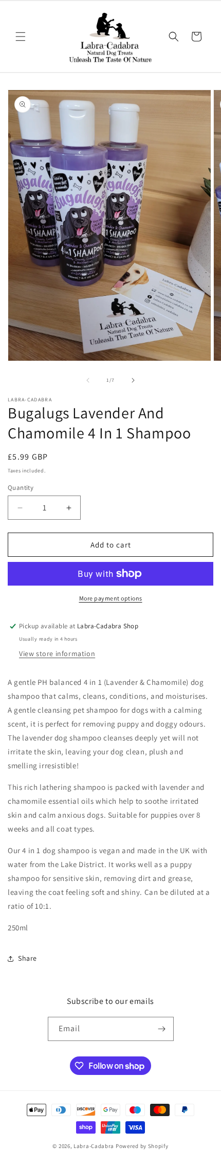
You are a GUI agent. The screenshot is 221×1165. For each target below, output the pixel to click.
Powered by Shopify (142, 1146)
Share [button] (27, 958)
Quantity (20, 487)
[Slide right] (133, 380)
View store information (57, 653)
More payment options (110, 598)
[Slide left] (88, 380)
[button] (20, 36)
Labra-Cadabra (93, 1146)
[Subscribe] (162, 1029)
